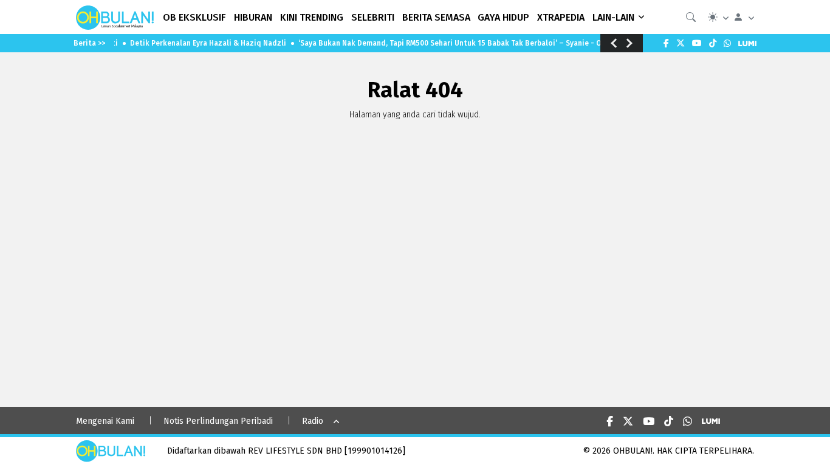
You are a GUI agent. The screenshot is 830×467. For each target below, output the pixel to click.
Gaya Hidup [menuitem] (503, 17)
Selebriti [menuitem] (372, 17)
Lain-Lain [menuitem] (613, 17)
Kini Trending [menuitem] (311, 17)
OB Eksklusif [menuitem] (194, 17)
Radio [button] (312, 421)
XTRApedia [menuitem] (561, 17)
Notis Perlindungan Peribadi (218, 421)
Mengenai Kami (105, 421)
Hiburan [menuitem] (253, 17)
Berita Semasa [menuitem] (436, 17)
